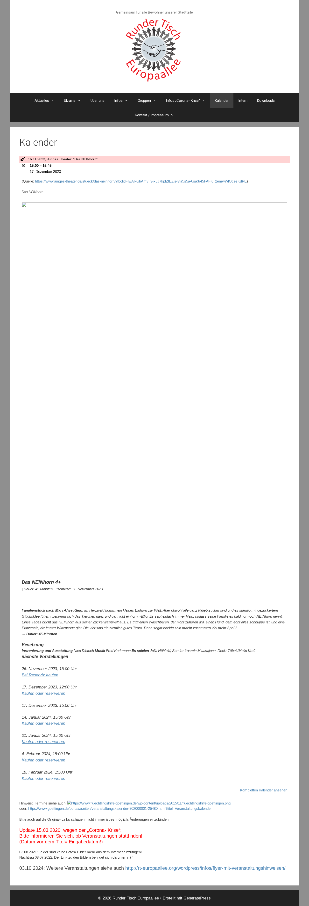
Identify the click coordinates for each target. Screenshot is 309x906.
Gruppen (144, 100)
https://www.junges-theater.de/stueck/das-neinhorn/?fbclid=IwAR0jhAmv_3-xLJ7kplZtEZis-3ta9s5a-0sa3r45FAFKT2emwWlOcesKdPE (141, 181)
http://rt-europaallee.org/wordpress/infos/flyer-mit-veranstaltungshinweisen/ (205, 868)
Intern (242, 100)
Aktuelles (42, 100)
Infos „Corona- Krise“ (183, 100)
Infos (118, 100)
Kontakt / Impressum (152, 115)
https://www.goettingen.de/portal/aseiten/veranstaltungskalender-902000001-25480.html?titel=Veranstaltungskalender (120, 808)
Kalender (222, 100)
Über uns (98, 100)
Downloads (266, 100)
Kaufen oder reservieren (43, 693)
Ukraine (70, 100)
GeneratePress (197, 898)
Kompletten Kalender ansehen (263, 790)
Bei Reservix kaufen (40, 675)
